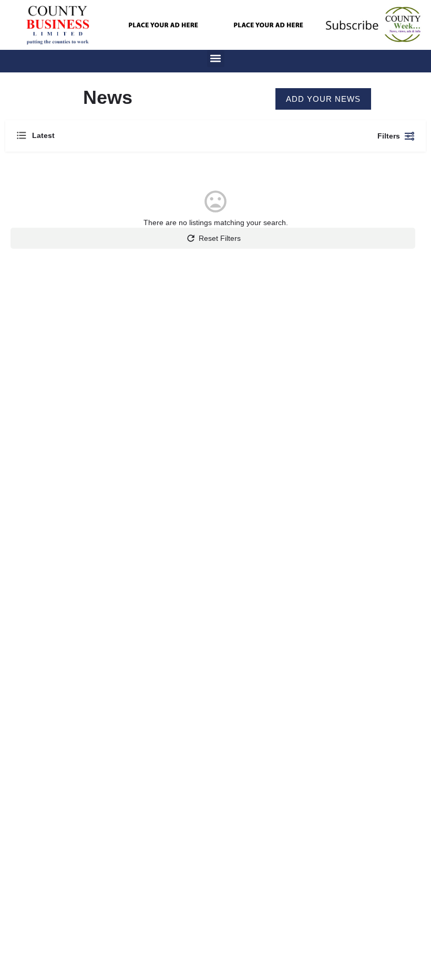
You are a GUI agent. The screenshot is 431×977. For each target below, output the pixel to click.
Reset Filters (220, 238)
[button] (215, 58)
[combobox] (121, 136)
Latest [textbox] (43, 135)
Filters (388, 136)
